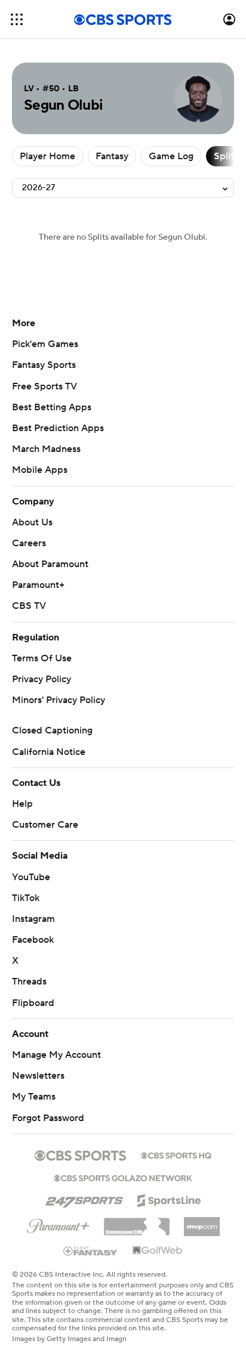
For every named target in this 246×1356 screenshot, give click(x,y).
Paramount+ (38, 585)
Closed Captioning (52, 730)
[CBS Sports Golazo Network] (123, 1177)
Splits (226, 156)
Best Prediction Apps (58, 428)
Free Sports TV (44, 386)
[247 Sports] (84, 1199)
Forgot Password (48, 1118)
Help (22, 804)
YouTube (31, 877)
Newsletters (38, 1076)
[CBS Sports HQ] (176, 1154)
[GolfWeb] (158, 1251)
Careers (29, 543)
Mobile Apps (39, 470)
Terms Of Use (42, 658)
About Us (32, 522)
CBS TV (29, 606)
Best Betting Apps (51, 407)
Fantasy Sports (44, 365)
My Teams (34, 1097)
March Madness (46, 449)
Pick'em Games (45, 344)
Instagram (33, 919)
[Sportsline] (169, 1199)
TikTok (25, 898)
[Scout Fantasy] (90, 1250)
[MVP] (202, 1222)
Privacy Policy (41, 679)
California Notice (48, 752)
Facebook (33, 940)
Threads (29, 981)
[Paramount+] (58, 1224)
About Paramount (50, 564)
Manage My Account (56, 1055)
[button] (16, 19)
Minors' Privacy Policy (58, 700)
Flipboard (33, 1003)
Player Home (47, 156)
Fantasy (112, 156)
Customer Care (45, 825)
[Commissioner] (137, 1222)
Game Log (171, 156)
